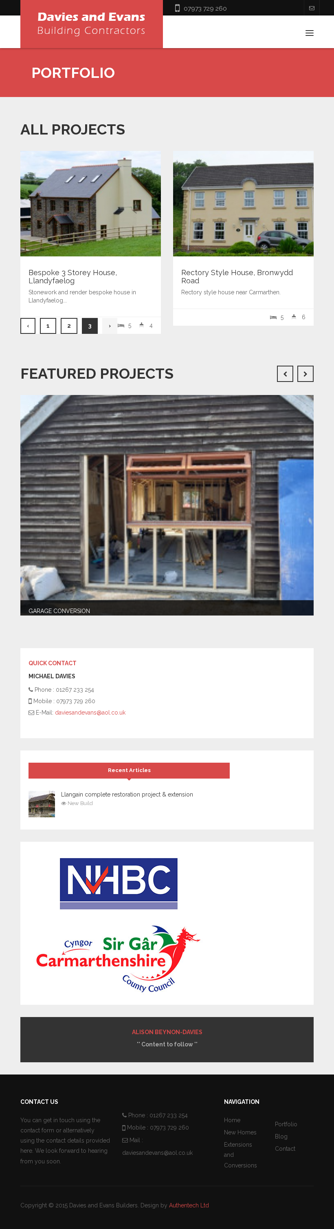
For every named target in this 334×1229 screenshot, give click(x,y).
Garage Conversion (59, 611)
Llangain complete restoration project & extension (127, 794)
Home (232, 1120)
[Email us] (311, 7)
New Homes (240, 1132)
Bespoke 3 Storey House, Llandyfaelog (73, 276)
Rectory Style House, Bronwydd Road (237, 276)
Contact (285, 1148)
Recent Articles (129, 770)
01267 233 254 (168, 1115)
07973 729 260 (205, 8)
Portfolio (286, 1124)
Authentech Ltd (189, 1205)
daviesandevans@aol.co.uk (90, 712)
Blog (281, 1136)
